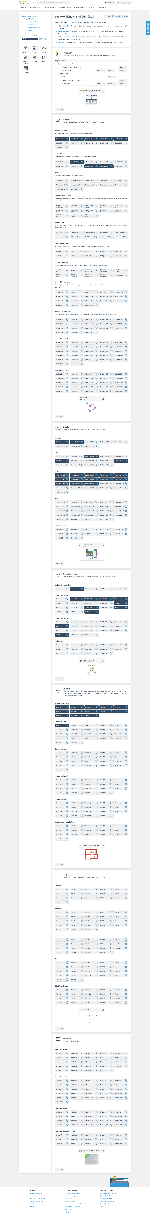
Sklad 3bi (59, 780)
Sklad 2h (73, 765)
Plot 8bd (102, 998)
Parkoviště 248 (104, 460)
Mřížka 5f (88, 1066)
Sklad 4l (117, 830)
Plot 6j (58, 916)
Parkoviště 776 (104, 442)
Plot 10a (88, 967)
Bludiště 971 (89, 374)
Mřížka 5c (59, 1066)
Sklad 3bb (118, 734)
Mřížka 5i (88, 1080)
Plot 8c (87, 939)
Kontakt (102, 1206)
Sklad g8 (58, 730)
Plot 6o (58, 948)
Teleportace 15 (75, 189)
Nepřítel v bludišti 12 (118, 270)
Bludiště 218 (104, 378)
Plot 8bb (73, 998)
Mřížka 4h (88, 1062)
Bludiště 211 (74, 364)
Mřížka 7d (103, 1089)
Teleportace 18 (60, 185)
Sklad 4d (58, 807)
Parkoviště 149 (119, 483)
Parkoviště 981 (104, 475)
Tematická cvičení (64, 7)
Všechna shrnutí (123, 16)
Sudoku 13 (103, 630)
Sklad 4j (58, 830)
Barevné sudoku (25, 62)
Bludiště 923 (119, 360)
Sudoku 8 (73, 612)
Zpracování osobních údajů (108, 1201)
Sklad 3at (103, 761)
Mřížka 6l (88, 1112)
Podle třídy (102, 7)
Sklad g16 (88, 725)
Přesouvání (25, 52)
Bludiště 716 (119, 162)
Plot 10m (73, 975)
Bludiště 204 (74, 296)
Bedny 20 (118, 256)
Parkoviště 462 (75, 488)
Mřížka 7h (88, 1135)
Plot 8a (102, 939)
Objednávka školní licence (107, 1196)
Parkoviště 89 (119, 460)
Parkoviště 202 (104, 511)
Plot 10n (73, 994)
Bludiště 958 (74, 347)
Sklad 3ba (74, 811)
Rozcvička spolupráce (59, 206)
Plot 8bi (117, 1002)
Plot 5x (73, 898)
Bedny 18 (88, 256)
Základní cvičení (34, 7)
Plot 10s (117, 994)
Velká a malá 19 (105, 233)
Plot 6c (102, 921)
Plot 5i (73, 916)
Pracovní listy (69, 1198)
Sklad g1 (88, 730)
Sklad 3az (74, 816)
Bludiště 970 (59, 147)
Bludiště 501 (59, 374)
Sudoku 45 (74, 649)
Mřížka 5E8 (103, 1093)
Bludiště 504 (119, 391)
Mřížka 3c (88, 1053)
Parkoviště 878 (104, 502)
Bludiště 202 (104, 296)
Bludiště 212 (59, 364)
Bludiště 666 (74, 351)
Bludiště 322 (89, 139)
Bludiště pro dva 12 (103, 206)
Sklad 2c (117, 757)
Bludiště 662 (59, 328)
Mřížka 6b (118, 1066)
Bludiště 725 (74, 162)
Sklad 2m (118, 765)
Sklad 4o (103, 816)
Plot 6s (117, 916)
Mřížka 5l (118, 1135)
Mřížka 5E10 (59, 1098)
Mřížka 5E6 (74, 1093)
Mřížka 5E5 (74, 1120)
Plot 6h (117, 925)
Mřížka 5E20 (74, 1125)
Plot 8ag (58, 980)
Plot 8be (117, 998)
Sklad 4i (102, 803)
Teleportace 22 (60, 189)
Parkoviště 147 (60, 488)
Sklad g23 (59, 738)
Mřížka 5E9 (118, 1093)
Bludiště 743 (89, 143)
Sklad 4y (58, 838)
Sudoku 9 (118, 622)
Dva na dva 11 (75, 270)
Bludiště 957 (89, 347)
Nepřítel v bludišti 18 (103, 275)
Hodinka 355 (74, 519)
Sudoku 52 (88, 649)
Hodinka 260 (119, 529)
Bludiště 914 (59, 143)
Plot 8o (87, 948)
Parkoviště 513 (75, 475)
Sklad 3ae (74, 834)
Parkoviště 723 (60, 475)
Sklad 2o (73, 788)
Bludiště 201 (119, 166)
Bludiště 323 (89, 296)
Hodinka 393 (89, 529)
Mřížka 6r (88, 1139)
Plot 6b (73, 925)
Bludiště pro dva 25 (59, 215)
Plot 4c (87, 898)
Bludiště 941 (59, 296)
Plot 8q (58, 967)
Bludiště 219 (119, 378)
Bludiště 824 (104, 162)
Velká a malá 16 (90, 237)
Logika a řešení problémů (30, 16)
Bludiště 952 (59, 351)
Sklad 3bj (88, 788)
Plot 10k (117, 990)
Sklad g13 (88, 715)
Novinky (32, 1206)
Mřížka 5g (103, 1066)
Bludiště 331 (89, 387)
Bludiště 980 (89, 305)
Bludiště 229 (74, 391)
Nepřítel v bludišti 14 (88, 270)
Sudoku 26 (59, 607)
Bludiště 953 (74, 378)
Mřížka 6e (74, 1070)
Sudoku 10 (118, 626)
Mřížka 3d (103, 1070)
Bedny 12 (59, 251)
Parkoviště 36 (89, 442)
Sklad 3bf (103, 784)
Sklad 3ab (103, 734)
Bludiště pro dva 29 (118, 211)
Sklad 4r (117, 811)
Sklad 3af (88, 826)
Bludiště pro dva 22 (89, 211)
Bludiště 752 (104, 324)
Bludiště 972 (104, 342)
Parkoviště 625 (60, 511)
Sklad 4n (88, 830)
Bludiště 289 (74, 292)
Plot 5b (58, 902)
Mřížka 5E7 (88, 1093)
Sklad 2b (88, 757)
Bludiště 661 (104, 320)
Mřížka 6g (88, 1070)
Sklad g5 (103, 725)
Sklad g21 (59, 734)
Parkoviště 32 (75, 460)
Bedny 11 (59, 256)
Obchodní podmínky (106, 1198)
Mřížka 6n (103, 1112)
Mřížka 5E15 (104, 1120)
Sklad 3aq (103, 826)
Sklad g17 (103, 730)
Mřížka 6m (118, 1085)
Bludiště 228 (74, 382)
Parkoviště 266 (104, 456)
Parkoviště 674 (75, 515)
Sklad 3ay (103, 834)
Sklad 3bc (118, 761)
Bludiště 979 (119, 351)
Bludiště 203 (74, 305)
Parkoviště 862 (60, 502)
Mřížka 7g (74, 1135)
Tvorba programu (48, 7)
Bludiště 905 (119, 347)
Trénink (58, 442)
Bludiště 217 (59, 305)
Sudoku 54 (59, 653)
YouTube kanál (34, 1204)
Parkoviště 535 (60, 492)
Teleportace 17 (119, 181)
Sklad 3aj (73, 784)
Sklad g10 (103, 707)
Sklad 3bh (74, 780)
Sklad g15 (88, 711)
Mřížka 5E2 (118, 1089)
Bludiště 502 (104, 351)
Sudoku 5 (103, 589)
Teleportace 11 (60, 181)
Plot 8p (117, 962)
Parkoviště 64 (119, 442)
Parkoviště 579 (119, 502)
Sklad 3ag (118, 803)
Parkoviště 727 (60, 460)
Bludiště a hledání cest (34, 28)
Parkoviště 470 (119, 479)
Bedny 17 (73, 256)
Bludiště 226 (89, 351)
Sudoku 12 (74, 630)
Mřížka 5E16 (104, 1098)
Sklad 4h (117, 826)
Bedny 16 (103, 251)
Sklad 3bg (103, 811)
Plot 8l (58, 990)
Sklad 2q (58, 715)
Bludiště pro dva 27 (74, 215)
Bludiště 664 (59, 347)
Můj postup (108, 2)
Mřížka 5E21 (59, 1102)
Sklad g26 (88, 761)
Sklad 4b (117, 784)
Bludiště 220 (119, 387)
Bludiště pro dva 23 (89, 215)
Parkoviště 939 (104, 488)
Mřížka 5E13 (89, 1120)
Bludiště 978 (74, 355)
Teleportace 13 (75, 185)
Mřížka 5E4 (59, 1093)
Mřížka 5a (103, 1062)
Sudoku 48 (103, 649)
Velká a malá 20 (105, 237)
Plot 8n (87, 962)
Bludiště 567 (89, 332)
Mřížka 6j (88, 1085)
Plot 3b (102, 893)
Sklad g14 (74, 730)
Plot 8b (117, 939)
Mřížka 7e (59, 1116)
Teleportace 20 (104, 185)
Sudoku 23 (88, 599)
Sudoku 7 (59, 612)
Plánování (30, 30)
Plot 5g (87, 916)
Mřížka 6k (103, 1085)
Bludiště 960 (104, 301)
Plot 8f (102, 944)
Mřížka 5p (103, 1143)
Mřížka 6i (73, 1085)
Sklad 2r (117, 753)
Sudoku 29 (74, 607)
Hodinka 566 (60, 519)
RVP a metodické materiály (73, 1193)
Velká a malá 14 (120, 233)
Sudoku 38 (88, 630)
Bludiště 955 (59, 378)
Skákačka (26, 72)
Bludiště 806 (89, 301)
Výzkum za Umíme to (36, 1201)
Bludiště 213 (104, 347)
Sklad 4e (58, 826)
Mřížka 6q (74, 1139)
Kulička (35, 52)
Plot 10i (102, 990)
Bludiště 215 (119, 355)
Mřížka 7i (103, 1135)
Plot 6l (102, 962)
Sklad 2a (73, 742)
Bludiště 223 (104, 387)
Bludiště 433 (89, 328)
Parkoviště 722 (60, 515)
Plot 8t (87, 990)
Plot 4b (87, 893)
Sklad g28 (59, 793)
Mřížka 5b (118, 1062)
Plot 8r (73, 990)
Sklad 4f (87, 793)
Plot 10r (102, 994)
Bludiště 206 (59, 360)
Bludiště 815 (74, 139)
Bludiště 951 (104, 374)
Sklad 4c (58, 788)
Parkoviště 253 (89, 456)
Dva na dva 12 (119, 275)
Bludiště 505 (104, 391)
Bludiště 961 (104, 139)
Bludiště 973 (104, 355)
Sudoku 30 (74, 603)
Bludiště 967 (89, 320)
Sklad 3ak (74, 807)
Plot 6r (73, 944)
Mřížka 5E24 (119, 1125)
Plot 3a (73, 893)
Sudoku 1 (103, 626)
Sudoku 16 (103, 603)
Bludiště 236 (89, 382)
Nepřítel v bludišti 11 (59, 270)
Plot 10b (102, 967)
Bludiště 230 (74, 360)
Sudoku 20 (103, 622)
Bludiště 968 (89, 324)
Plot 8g (58, 962)
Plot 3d (117, 889)
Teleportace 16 (90, 185)
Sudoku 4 (73, 589)
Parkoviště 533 (119, 511)
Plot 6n (87, 912)
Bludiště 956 (119, 301)
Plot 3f (58, 893)
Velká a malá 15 (90, 233)
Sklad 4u (58, 803)
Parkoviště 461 (89, 483)
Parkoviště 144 (89, 475)
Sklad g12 (74, 725)
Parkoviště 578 (75, 511)
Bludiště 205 (104, 292)
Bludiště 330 (59, 292)
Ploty (43, 61)
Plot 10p (102, 975)
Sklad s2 (58, 707)
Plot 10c (117, 967)
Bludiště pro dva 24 (89, 206)
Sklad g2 (58, 711)
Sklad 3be (103, 830)
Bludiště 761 (74, 143)
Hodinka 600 (74, 538)
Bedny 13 (118, 251)
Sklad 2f (102, 765)
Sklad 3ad (59, 784)
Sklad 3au (74, 757)
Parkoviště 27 (104, 515)
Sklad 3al (88, 807)
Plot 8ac (87, 952)
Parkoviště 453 (104, 465)
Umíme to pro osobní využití (73, 1204)
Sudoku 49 (118, 649)
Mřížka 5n (103, 1116)
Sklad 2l (102, 780)
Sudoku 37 (88, 635)
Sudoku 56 (118, 599)
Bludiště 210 (119, 382)
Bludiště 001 (59, 139)
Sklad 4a (117, 730)
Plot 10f (87, 971)
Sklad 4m (59, 834)
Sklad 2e (73, 738)
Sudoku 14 (118, 630)
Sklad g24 (118, 738)
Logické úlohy (78, 7)
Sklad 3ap (74, 830)
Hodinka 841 (104, 519)
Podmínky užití (104, 1204)
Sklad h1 (58, 725)
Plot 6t (87, 921)
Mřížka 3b (74, 1053)
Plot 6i (102, 912)
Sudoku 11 (74, 622)
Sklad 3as (74, 803)
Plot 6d (58, 929)
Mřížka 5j (103, 1080)
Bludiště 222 (59, 387)
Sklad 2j (102, 757)
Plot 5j (102, 916)
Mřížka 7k (59, 1143)
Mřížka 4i (58, 1062)
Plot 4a (73, 889)
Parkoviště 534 (104, 479)
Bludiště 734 (59, 162)
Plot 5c (102, 898)
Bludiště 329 (104, 166)
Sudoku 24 (103, 599)
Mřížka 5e (59, 1080)
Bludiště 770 (74, 166)
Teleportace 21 (119, 185)
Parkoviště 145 (60, 479)
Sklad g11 (118, 725)
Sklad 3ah (118, 788)
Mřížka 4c (118, 1053)
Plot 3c (87, 889)
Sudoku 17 (88, 626)
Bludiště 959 (59, 342)
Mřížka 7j (117, 1139)
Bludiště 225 (89, 391)
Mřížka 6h (74, 1112)
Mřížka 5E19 (59, 1125)
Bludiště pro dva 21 (74, 211)
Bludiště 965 (104, 143)
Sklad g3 (117, 707)
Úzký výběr (44, 39)
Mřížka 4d (59, 1057)
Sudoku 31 (118, 607)
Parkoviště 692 (90, 515)
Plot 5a (58, 898)
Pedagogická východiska (37, 1198)
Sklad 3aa (88, 753)
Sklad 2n (102, 753)
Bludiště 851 (119, 342)
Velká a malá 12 (75, 233)
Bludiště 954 (119, 292)
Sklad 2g (58, 742)
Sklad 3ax (59, 811)
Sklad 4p (88, 780)
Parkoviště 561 (90, 465)
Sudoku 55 (103, 653)
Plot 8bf (58, 1002)
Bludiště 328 (59, 320)
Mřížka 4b (103, 1053)
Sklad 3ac (118, 780)
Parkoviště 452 (89, 479)
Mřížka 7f (59, 1135)
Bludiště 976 (89, 292)
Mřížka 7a (118, 1112)
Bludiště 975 (119, 296)
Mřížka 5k (74, 1116)
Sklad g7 (73, 711)
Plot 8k (73, 939)
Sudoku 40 (88, 622)
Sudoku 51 (103, 645)
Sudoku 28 (59, 626)
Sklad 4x (117, 807)
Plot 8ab (117, 948)
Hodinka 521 (74, 529)
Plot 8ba (58, 998)
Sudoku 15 (59, 630)
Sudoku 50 (88, 653)
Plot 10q (88, 994)
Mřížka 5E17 (119, 1098)
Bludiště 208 (104, 360)
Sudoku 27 (118, 603)
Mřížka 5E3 (59, 1120)
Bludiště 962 (74, 324)
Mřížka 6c (118, 1080)
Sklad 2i (58, 770)
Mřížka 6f (59, 1085)
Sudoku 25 (59, 599)
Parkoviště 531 (90, 511)
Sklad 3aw (59, 761)
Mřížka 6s (103, 1139)
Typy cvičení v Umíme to (72, 1206)
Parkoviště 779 (90, 502)
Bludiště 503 (119, 374)
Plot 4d (117, 893)
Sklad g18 (118, 711)
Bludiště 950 (89, 342)
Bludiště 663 (74, 332)
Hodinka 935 (60, 534)
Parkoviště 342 (75, 442)
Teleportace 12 (90, 181)
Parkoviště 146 (119, 475)
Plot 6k (87, 925)
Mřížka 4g (103, 1057)
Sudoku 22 (74, 599)
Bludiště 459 (74, 328)
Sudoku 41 (59, 645)
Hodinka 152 (104, 529)
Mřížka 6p (59, 1139)
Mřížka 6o (59, 1089)
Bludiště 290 (74, 342)
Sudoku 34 (103, 607)
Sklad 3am (59, 816)
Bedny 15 (88, 251)
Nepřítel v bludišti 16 (74, 275)
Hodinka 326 (104, 534)
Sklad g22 (88, 738)
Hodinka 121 (119, 534)
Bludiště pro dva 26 (118, 206)
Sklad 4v (102, 788)
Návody (67, 1212)
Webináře (68, 1209)
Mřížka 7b (74, 1089)
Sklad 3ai (58, 753)
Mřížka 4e (74, 1057)
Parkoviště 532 (104, 483)
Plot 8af (102, 952)
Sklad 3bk (88, 765)
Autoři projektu (34, 1196)
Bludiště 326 (119, 324)
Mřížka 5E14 (89, 1098)
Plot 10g (102, 971)
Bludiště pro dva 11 (59, 211)
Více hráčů (91, 7)
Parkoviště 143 (75, 465)
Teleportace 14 (75, 181)
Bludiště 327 (59, 391)
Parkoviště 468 (60, 483)
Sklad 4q (58, 765)
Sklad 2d (88, 734)
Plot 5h (73, 912)
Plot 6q (73, 967)
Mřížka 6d (59, 1070)
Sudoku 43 (88, 645)
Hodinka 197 (89, 519)
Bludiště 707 (89, 162)
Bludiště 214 (59, 382)
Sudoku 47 (74, 645)
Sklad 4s (73, 761)
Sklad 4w (118, 834)
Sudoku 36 (88, 603)
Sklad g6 (102, 711)
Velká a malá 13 (60, 237)
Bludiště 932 (89, 378)
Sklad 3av (103, 738)
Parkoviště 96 (60, 456)
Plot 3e (102, 889)
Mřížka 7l (73, 1143)
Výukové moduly (70, 1196)
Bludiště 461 (104, 328)
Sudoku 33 (88, 607)
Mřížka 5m (88, 1116)
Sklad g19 (74, 715)
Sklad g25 (88, 784)
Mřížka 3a (59, 1053)
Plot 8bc (88, 998)
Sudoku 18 (74, 626)
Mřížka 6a (59, 1112)
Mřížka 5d (74, 1066)
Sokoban (35, 61)
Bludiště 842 (59, 301)
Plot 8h (117, 944)
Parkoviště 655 (90, 446)
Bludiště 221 (74, 301)
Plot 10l (58, 994)
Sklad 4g (88, 803)
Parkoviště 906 (75, 502)
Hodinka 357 (74, 534)
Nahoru (61, 109)
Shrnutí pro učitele (70, 1201)
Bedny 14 (73, 251)
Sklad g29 (88, 816)
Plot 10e (73, 971)
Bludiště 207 (89, 355)
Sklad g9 (73, 707)
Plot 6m (58, 925)
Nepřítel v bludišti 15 (103, 270)
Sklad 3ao (103, 807)
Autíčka (44, 52)
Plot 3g (58, 889)
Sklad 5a (88, 811)
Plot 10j (58, 975)
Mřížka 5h (74, 1080)
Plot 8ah (73, 980)
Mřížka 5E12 (119, 1143)
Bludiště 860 (59, 166)
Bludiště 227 (74, 387)
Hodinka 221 (119, 515)
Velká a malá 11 (60, 233)
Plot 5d (58, 912)
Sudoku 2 (118, 589)
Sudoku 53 (74, 653)
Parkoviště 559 (75, 456)
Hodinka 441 (89, 534)
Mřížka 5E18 (119, 1120)
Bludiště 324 (118, 139)
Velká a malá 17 (120, 237)
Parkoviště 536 (75, 506)
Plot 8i (73, 962)
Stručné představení (36, 1193)
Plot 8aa (58, 921)
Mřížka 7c (88, 1089)
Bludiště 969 (119, 143)
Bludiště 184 (119, 328)
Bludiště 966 (59, 324)
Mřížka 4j (73, 1062)
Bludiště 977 (89, 360)
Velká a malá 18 (75, 237)
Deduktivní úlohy (32, 25)
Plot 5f (73, 929)
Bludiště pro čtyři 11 (74, 206)
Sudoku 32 (59, 603)
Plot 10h (117, 971)
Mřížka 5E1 (118, 1116)
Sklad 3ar (73, 826)
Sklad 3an (103, 793)
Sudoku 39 (59, 622)
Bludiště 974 (59, 355)
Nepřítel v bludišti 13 (88, 275)
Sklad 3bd (74, 793)
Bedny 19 (103, 256)
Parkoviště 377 (90, 460)
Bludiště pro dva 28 (103, 211)
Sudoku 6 (58, 635)
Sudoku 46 (118, 645)
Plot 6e (87, 929)
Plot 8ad (58, 952)
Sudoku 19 (74, 635)
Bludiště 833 (89, 166)
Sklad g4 (88, 707)
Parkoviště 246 (90, 506)
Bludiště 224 (104, 382)
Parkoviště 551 (75, 446)
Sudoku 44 (59, 649)
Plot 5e (117, 898)
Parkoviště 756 (60, 446)
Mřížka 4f (88, 1057)
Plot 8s (102, 948)
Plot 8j (58, 939)
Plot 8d (58, 944)
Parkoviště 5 (119, 488)
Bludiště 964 (74, 320)
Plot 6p (117, 921)
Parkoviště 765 (119, 506)
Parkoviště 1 (104, 506)
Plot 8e (87, 944)
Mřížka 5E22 (89, 1125)
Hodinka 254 (60, 538)
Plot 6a (117, 912)
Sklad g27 (74, 753)
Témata (21, 7)
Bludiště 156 (59, 332)
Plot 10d (58, 971)
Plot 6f (73, 921)
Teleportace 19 (104, 181)
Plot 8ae (73, 952)
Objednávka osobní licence (108, 1193)
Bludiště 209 (74, 374)
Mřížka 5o (88, 1143)
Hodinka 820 (60, 529)
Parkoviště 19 (60, 506)
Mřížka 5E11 (74, 1098)
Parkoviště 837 (119, 456)
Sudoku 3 (88, 589)
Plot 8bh (102, 1002)
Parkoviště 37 (60, 465)
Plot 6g (102, 925)
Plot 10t (117, 975)
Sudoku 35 (88, 612)
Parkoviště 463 (75, 483)
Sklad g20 (74, 734)
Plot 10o (88, 975)
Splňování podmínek (33, 22)
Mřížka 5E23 (104, 1125)
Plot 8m (73, 948)
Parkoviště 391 (90, 488)
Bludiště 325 (119, 320)
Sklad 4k (88, 834)
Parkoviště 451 (75, 479)
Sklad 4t (58, 757)
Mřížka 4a (118, 1057)
